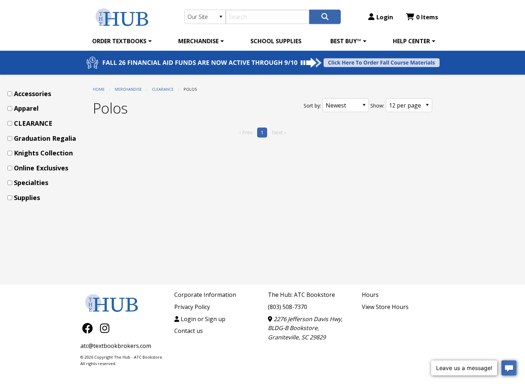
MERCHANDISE (198, 41)
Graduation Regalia (45, 138)
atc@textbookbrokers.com (115, 346)
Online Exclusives (41, 168)
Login (384, 17)
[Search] (325, 17)
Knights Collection (43, 153)
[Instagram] (104, 328)
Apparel (26, 108)
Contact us (188, 331)
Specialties (31, 182)
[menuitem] (120, 41)
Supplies (27, 197)
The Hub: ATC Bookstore (301, 295)
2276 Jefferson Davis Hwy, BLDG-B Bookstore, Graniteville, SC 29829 (305, 328)
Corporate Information (205, 295)
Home (99, 89)
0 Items (427, 17)
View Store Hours (385, 307)
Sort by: (312, 105)
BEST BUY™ (345, 41)
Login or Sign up (202, 319)
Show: (377, 105)
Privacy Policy (192, 307)
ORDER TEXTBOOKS (119, 41)
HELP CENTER (411, 41)
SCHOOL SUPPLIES (275, 41)
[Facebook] (89, 328)
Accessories (32, 93)
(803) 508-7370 (287, 307)
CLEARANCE (163, 89)
